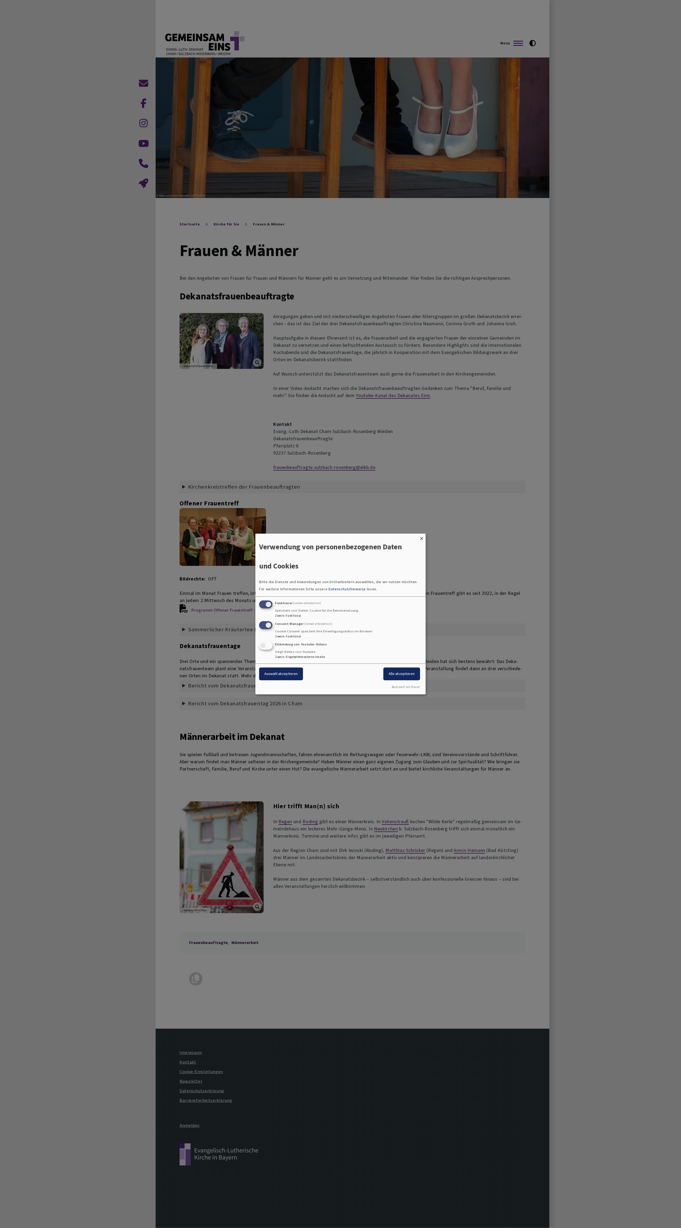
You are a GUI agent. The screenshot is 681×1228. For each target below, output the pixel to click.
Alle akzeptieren (402, 673)
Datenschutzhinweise (347, 589)
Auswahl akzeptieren (281, 673)
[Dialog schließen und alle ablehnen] (422, 537)
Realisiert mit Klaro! (406, 687)
